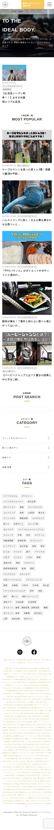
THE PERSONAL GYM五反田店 (21, 733)
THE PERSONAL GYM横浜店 (19, 778)
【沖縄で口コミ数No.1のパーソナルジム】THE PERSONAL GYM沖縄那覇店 (27, 802)
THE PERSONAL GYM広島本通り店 (29, 750)
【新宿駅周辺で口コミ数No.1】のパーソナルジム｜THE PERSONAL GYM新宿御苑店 (27, 676)
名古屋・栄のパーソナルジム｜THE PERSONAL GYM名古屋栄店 (27, 785)
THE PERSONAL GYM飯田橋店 (21, 688)
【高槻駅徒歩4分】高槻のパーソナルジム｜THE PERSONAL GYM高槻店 (27, 752)
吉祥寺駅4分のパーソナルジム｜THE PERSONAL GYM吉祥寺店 (27, 709)
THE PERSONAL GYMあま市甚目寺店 (26, 782)
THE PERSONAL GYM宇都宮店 (36, 671)
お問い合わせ (8, 660)
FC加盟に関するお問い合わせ (27, 660)
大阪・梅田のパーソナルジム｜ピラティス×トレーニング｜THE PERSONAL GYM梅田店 (27, 796)
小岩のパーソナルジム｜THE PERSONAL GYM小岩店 (24, 674)
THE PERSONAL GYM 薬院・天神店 (29, 668)
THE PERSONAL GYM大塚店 (32, 691)
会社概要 (19, 662)
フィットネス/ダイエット (12, 86)
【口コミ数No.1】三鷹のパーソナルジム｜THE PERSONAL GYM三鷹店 (27, 712)
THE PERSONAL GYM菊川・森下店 (27, 702)
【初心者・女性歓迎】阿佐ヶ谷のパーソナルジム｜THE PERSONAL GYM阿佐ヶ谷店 (25, 698)
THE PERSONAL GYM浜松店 (30, 758)
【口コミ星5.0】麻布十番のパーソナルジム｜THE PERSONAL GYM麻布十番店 (27, 723)
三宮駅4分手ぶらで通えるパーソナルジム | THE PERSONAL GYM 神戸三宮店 (27, 768)
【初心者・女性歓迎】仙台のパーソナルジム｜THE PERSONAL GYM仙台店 (29, 762)
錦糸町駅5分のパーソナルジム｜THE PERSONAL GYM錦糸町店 (26, 706)
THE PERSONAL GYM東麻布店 (32, 727)
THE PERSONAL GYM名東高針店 (31, 789)
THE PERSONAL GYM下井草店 (37, 693)
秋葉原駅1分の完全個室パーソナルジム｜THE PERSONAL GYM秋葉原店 (28, 685)
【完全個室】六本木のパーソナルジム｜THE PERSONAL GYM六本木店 (27, 730)
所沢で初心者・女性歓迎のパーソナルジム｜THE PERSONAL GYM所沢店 (26, 681)
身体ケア (6, 457)
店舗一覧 (8, 668)
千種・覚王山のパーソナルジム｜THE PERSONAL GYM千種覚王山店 (27, 771)
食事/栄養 (7, 467)
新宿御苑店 (7, 89)
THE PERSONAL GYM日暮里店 (21, 744)
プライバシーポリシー (34, 662)
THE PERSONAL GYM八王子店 (21, 719)
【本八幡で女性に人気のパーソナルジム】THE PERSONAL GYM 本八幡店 (27, 779)
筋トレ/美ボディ (24, 165)
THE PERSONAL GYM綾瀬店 (38, 805)
